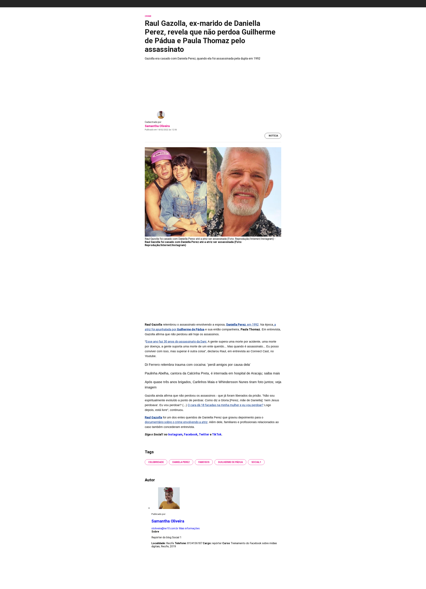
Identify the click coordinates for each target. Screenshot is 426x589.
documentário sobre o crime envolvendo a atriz (176, 422)
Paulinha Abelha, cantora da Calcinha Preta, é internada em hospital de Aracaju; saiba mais (212, 373)
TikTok (216, 434)
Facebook (191, 434)
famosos (203, 462)
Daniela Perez (181, 462)
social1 (256, 462)
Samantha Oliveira (157, 126)
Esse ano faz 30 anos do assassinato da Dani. (176, 341)
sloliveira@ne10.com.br (164, 528)
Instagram (175, 434)
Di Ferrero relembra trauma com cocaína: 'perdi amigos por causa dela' (197, 364)
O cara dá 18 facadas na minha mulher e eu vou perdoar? (225, 405)
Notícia (273, 135)
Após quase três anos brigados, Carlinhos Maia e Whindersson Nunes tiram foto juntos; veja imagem (213, 384)
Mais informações (189, 528)
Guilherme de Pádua (230, 462)
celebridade (156, 462)
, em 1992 (242, 324)
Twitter (204, 434)
